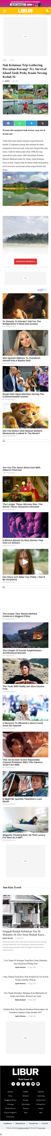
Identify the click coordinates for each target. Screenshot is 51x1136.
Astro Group (42, 1128)
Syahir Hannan (8, 938)
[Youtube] (33, 1084)
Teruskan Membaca (25, 261)
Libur (5, 60)
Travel (12, 60)
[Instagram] (18, 1084)
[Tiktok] (28, 1084)
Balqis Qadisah (20, 1000)
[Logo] (25, 11)
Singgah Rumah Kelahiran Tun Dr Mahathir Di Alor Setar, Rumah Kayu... (24, 933)
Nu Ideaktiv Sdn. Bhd (23, 1128)
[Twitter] (23, 1084)
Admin (7, 81)
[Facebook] (13, 1084)
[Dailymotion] (38, 1084)
